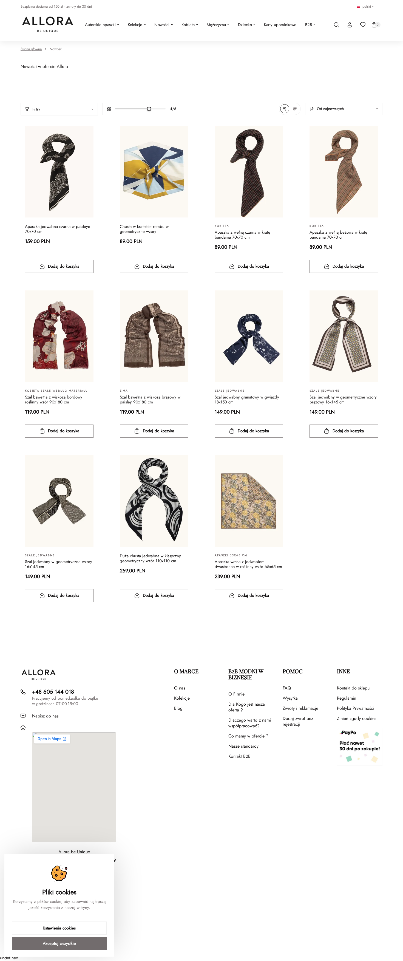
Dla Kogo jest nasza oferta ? (246, 707)
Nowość (56, 49)
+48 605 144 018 (53, 692)
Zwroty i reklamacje (300, 708)
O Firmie (236, 694)
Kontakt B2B (239, 756)
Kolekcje (182, 698)
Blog (178, 708)
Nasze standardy (243, 746)
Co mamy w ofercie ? (248, 736)
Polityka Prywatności (355, 708)
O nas (179, 688)
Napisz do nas (45, 716)
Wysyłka (290, 698)
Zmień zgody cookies (356, 718)
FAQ (287, 688)
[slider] (149, 109)
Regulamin (346, 698)
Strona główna (31, 49)
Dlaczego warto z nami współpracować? (249, 723)
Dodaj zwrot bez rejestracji (298, 721)
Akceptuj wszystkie (59, 943)
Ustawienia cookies (59, 928)
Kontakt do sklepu (353, 688)
